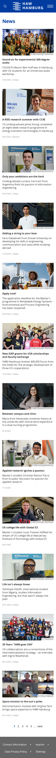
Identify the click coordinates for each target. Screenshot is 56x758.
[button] (6, 6)
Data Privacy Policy (16, 751)
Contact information (15, 744)
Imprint (40, 744)
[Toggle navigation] (50, 6)
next (39, 726)
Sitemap (40, 751)
